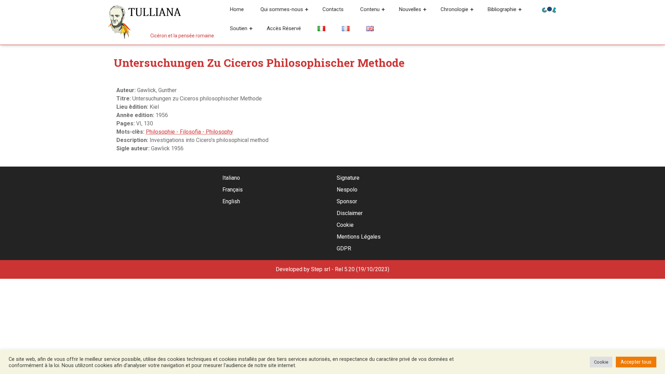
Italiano (231, 178)
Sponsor (347, 201)
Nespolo (347, 189)
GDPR (344, 248)
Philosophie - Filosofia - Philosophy (189, 131)
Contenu (370, 9)
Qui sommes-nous (281, 9)
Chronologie (454, 9)
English (231, 201)
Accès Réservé (284, 28)
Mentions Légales (359, 236)
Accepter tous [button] (636, 362)
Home (237, 9)
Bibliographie (502, 9)
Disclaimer (350, 213)
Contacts (333, 9)
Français (232, 189)
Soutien (238, 28)
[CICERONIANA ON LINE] (549, 9)
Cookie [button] (601, 362)
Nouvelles (410, 9)
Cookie (345, 225)
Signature (348, 178)
